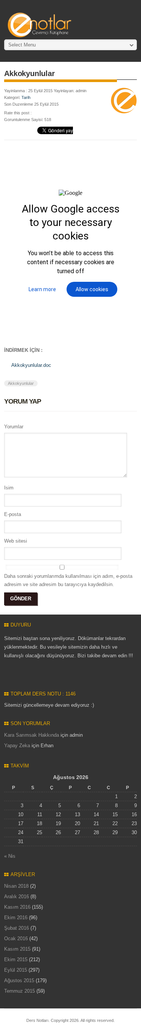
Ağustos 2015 (19, 980)
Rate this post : (18, 113)
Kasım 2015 (17, 949)
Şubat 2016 (16, 928)
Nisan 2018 (16, 886)
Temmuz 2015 (19, 991)
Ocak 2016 (16, 938)
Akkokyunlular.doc (31, 365)
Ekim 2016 (15, 917)
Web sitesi (15, 541)
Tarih (25, 97)
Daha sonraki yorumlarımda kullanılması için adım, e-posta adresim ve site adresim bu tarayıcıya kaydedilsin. (68, 580)
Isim (9, 488)
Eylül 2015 (15, 970)
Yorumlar (13, 426)
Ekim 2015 (15, 959)
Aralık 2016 (16, 896)
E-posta (12, 514)
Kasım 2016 (17, 907)
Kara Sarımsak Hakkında (31, 735)
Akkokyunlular (21, 383)
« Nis (9, 856)
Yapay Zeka (17, 745)
